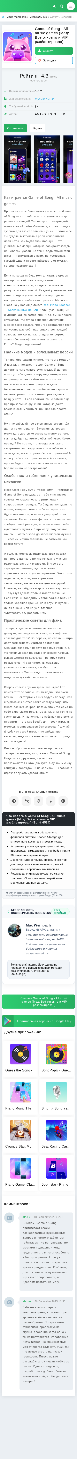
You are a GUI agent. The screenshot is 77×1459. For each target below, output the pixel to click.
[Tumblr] (50, 801)
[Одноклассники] (38, 801)
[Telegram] (13, 801)
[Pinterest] (63, 801)
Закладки (49, 60)
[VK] (26, 801)
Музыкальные (45, 99)
